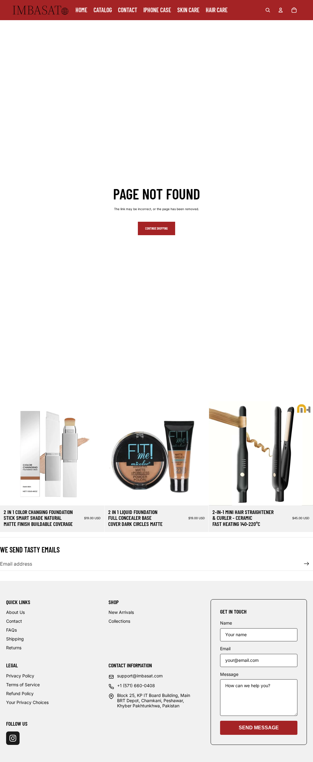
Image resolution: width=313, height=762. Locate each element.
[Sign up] (306, 563)
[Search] (267, 10)
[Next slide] (95, 453)
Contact (14, 621)
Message (229, 674)
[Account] (280, 10)
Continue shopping (156, 228)
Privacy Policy (20, 675)
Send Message (259, 727)
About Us (15, 612)
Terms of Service (23, 684)
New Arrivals (121, 612)
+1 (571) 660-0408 (136, 685)
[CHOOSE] (94, 495)
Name (226, 623)
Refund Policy (20, 693)
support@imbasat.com (140, 675)
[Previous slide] (9, 453)
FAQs (11, 630)
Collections (119, 621)
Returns (13, 647)
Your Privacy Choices (27, 702)
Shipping (15, 638)
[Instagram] (13, 738)
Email (225, 648)
